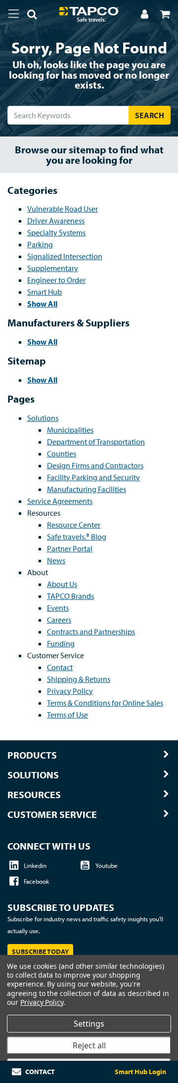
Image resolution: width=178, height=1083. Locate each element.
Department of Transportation (96, 442)
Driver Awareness (56, 221)
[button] (28, 16)
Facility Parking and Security (93, 477)
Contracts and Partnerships (91, 631)
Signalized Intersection (64, 256)
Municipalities (70, 430)
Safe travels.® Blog (76, 537)
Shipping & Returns (78, 679)
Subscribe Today (40, 951)
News (56, 560)
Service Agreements (59, 501)
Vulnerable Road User (62, 209)
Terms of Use (67, 715)
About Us (62, 584)
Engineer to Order (56, 280)
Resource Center (73, 525)
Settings (89, 1023)
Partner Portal (69, 548)
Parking (40, 244)
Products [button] (32, 755)
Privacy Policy (70, 691)
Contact (60, 667)
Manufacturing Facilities (86, 489)
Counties (61, 453)
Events (58, 608)
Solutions (42, 418)
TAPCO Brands (70, 596)
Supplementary (52, 268)
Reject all (89, 1045)
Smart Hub (44, 292)
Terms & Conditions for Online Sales (105, 703)
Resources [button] (34, 795)
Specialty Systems (56, 232)
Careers (59, 620)
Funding (61, 643)
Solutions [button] (33, 775)
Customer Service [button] (52, 814)
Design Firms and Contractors (95, 465)
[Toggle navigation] (13, 13)
